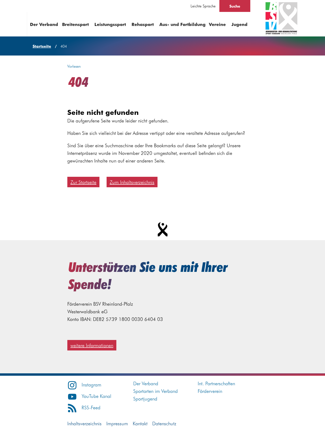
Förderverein (210, 391)
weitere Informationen (91, 345)
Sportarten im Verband (155, 391)
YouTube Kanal (96, 396)
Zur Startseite (83, 182)
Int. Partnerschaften (216, 383)
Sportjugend (145, 398)
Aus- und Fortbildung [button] (182, 24)
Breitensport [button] (75, 24)
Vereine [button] (217, 24)
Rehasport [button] (143, 24)
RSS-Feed (91, 407)
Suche (234, 6)
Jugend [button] (239, 24)
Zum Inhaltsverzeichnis (132, 182)
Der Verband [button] (44, 24)
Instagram (91, 384)
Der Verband (145, 383)
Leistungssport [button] (110, 24)
